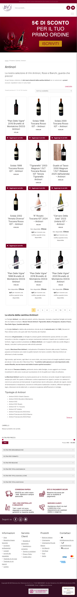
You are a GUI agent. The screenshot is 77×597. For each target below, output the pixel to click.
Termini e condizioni (29, 551)
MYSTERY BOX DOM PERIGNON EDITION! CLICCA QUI (38, 2)
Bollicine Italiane (47, 537)
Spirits (44, 556)
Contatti (6, 551)
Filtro (5, 442)
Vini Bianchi (45, 548)
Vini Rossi (45, 551)
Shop (5, 537)
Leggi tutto (68, 86)
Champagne (46, 540)
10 (60, 310)
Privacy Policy (27, 554)
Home (6, 60)
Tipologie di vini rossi (10, 559)
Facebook (65, 548)
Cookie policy (27, 557)
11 (65, 310)
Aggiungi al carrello (16, 138)
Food (43, 553)
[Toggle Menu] (72, 14)
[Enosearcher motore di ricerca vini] (38, 591)
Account (70, 8)
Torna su (69, 417)
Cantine (6, 567)
